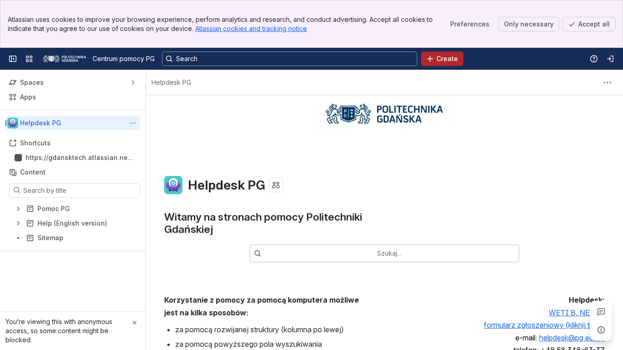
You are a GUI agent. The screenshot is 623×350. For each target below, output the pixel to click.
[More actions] (132, 123)
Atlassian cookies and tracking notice (251, 28)
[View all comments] (601, 311)
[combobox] (266, 253)
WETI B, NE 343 (577, 312)
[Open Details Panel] (601, 330)
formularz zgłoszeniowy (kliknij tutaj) (544, 324)
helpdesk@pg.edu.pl (572, 337)
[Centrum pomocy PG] (64, 58)
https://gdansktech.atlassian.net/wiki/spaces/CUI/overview (79, 158)
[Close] (134, 322)
